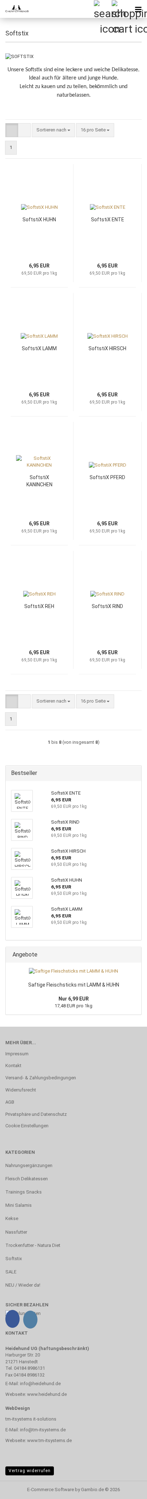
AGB (9, 1102)
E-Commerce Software (50, 1489)
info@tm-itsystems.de (43, 1429)
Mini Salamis (18, 1205)
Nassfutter (16, 1232)
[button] (11, 130)
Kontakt (13, 1065)
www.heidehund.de (47, 1394)
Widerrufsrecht (20, 1090)
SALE (10, 1271)
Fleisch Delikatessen (26, 1178)
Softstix (13, 1258)
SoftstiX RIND (107, 606)
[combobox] (53, 130)
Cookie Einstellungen (27, 1125)
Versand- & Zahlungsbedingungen (40, 1077)
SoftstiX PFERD (107, 477)
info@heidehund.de (40, 1383)
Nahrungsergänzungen (28, 1165)
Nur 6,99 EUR (74, 999)
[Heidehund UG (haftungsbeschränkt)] (14, 9)
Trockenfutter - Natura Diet (32, 1245)
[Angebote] (134, 955)
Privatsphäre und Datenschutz (36, 1114)
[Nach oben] (127, 1488)
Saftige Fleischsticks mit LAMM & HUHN (73, 985)
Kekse (11, 1218)
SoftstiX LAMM (39, 348)
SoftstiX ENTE (107, 219)
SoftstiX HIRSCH (107, 348)
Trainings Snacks (23, 1192)
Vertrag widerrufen (30, 1470)
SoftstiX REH (39, 606)
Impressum (17, 1053)
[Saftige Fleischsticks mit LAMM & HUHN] (73, 971)
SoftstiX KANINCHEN (39, 480)
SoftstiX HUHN (39, 219)
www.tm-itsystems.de (49, 1440)
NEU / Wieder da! (22, 1285)
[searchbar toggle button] (102, 9)
